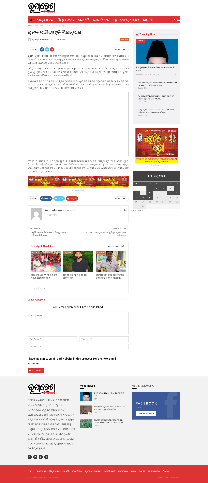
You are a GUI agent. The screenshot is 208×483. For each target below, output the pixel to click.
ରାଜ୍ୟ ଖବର (45, 20)
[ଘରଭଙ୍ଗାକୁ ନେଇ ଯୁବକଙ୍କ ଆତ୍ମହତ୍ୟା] (78, 261)
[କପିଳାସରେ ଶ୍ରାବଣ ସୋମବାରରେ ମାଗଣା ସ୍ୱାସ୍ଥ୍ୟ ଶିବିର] (46, 261)
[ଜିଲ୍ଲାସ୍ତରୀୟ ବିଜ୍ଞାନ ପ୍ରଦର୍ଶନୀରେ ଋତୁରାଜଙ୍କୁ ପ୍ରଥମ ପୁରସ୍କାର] (111, 261)
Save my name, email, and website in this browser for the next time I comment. (72, 361)
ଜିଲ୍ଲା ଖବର (66, 20)
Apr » (140, 210)
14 (143, 197)
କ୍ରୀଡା (133, 471)
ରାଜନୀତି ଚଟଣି (109, 471)
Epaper (166, 471)
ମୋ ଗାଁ (142, 471)
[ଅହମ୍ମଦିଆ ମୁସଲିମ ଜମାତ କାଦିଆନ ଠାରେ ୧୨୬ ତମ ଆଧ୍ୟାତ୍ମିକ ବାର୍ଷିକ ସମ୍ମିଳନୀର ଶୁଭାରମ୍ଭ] (86, 410)
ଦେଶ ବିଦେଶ (101, 20)
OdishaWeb (175, 477)
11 (170, 193)
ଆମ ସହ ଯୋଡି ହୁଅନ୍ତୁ (143, 385)
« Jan (135, 210)
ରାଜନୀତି (83, 20)
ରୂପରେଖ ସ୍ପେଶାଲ (126, 20)
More (148, 20)
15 (150, 197)
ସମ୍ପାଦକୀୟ (123, 471)
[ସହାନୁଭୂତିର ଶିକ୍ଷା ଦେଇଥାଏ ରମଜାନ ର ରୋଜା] (157, 51)
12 (177, 193)
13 (136, 197)
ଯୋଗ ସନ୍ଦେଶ (154, 471)
